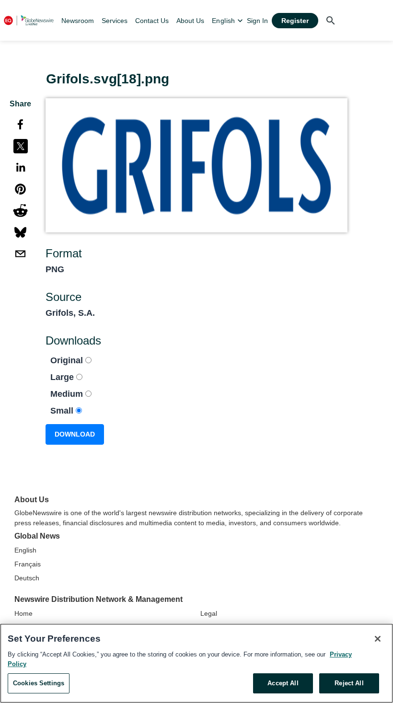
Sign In (257, 20)
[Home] (29, 20)
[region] (196, 663)
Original (67, 360)
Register (295, 20)
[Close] (377, 638)
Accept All (282, 683)
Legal (208, 613)
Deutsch (26, 578)
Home (23, 613)
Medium (67, 394)
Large (63, 377)
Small (63, 410)
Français (27, 564)
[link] (77, 20)
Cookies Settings (38, 683)
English (25, 550)
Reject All (349, 683)
